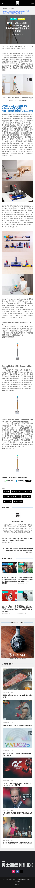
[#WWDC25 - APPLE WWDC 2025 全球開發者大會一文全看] (17, 738)
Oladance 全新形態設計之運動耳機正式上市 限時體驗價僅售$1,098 (25, 579)
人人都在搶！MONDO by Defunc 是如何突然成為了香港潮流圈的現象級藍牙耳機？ (9, 580)
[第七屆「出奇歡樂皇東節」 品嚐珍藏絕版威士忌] (17, 827)
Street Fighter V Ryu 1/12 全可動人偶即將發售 (17, 725)
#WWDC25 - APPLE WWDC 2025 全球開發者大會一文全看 (17, 754)
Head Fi (5, 566)
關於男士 (17, 884)
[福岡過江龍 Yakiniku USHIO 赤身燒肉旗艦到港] (17, 679)
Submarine (18, 501)
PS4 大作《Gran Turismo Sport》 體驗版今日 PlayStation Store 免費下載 (17, 784)
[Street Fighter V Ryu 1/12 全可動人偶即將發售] (17, 710)
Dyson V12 (16, 491)
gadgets (27, 496)
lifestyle (8, 501)
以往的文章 (9, 216)
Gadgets (13, 18)
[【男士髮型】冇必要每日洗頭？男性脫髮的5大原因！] (17, 797)
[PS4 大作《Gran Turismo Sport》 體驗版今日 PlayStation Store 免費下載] (17, 768)
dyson (7, 491)
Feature (5, 563)
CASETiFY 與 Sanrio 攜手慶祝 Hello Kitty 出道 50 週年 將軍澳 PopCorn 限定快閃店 (9, 608)
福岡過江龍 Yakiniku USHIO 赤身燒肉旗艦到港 (17, 696)
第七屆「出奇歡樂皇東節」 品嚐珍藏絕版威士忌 (17, 843)
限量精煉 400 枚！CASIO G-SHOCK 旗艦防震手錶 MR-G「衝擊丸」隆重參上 (25, 608)
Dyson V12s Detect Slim (12, 496)
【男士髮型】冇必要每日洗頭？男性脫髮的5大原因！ (17, 814)
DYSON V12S (27, 491)
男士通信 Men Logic (17, 521)
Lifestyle (21, 18)
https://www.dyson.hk (9, 309)
